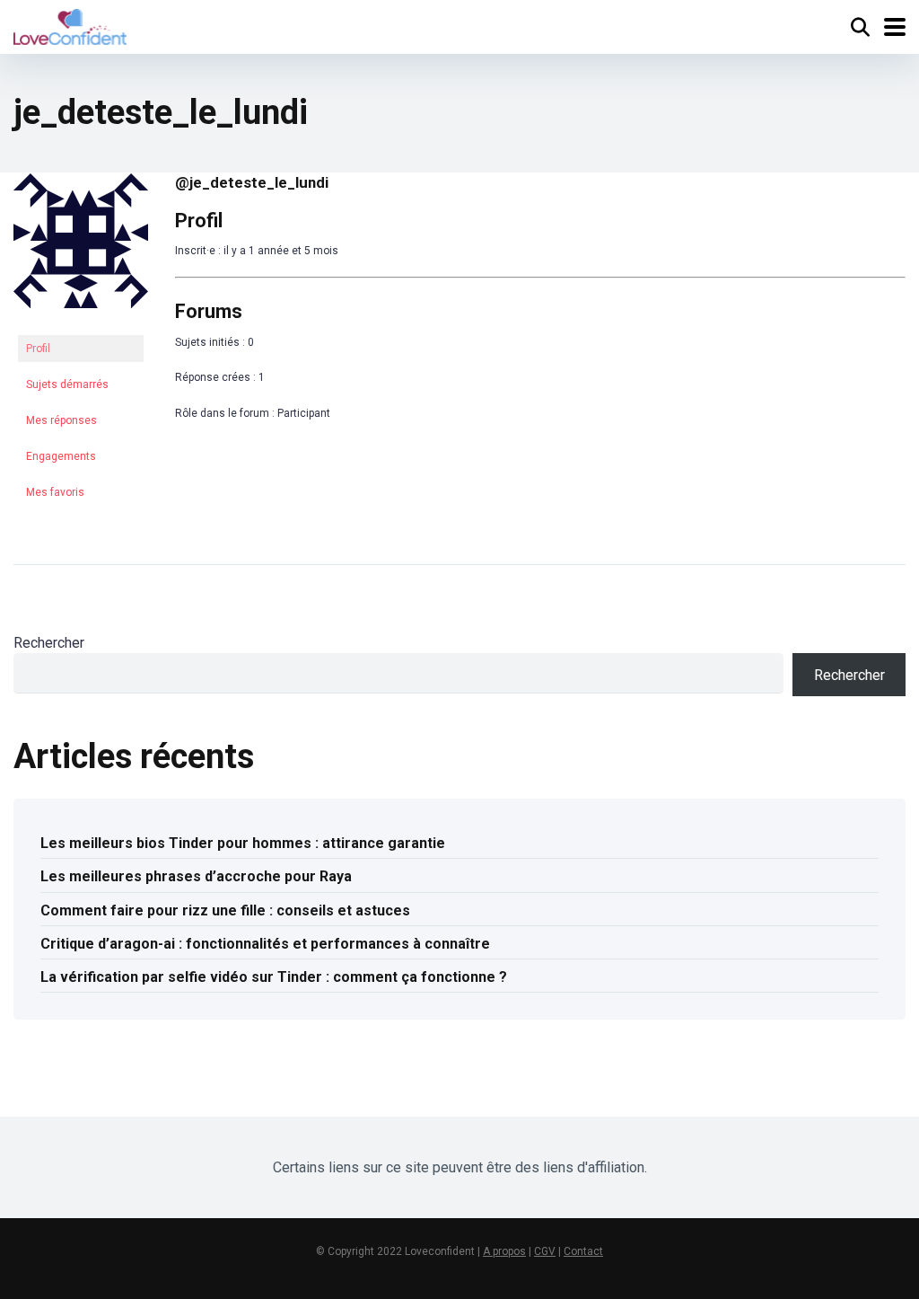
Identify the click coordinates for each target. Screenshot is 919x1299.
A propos (504, 1251)
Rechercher (48, 642)
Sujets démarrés (67, 384)
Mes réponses (61, 420)
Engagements (61, 456)
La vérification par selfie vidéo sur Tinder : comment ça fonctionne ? (273, 976)
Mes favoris (55, 492)
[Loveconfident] (70, 24)
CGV (545, 1251)
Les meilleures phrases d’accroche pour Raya (196, 876)
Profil (38, 348)
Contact (583, 1251)
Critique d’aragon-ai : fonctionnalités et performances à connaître (265, 943)
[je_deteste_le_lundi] (80, 322)
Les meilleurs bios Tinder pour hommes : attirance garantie (242, 843)
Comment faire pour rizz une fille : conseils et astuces (225, 910)
